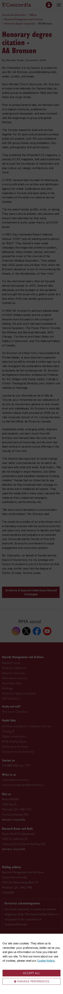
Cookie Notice (45, 960)
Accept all (31, 973)
